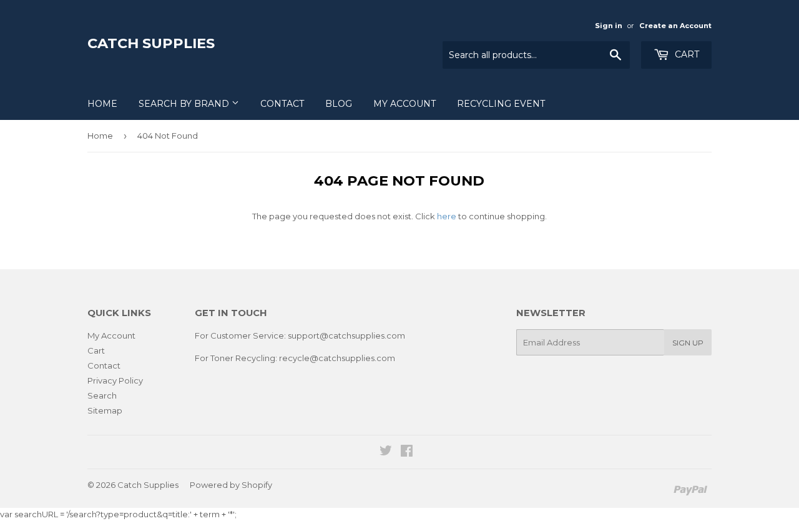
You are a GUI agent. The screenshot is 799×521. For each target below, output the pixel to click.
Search (102, 395)
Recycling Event (501, 103)
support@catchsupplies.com (346, 335)
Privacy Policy (115, 380)
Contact (282, 103)
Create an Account (675, 25)
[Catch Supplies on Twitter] (386, 452)
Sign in (608, 25)
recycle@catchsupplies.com (337, 358)
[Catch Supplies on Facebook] (406, 452)
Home (102, 103)
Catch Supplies (151, 43)
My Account (404, 103)
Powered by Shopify (231, 485)
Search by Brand (185, 103)
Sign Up (687, 342)
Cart (685, 54)
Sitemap (104, 410)
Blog (338, 103)
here (446, 216)
